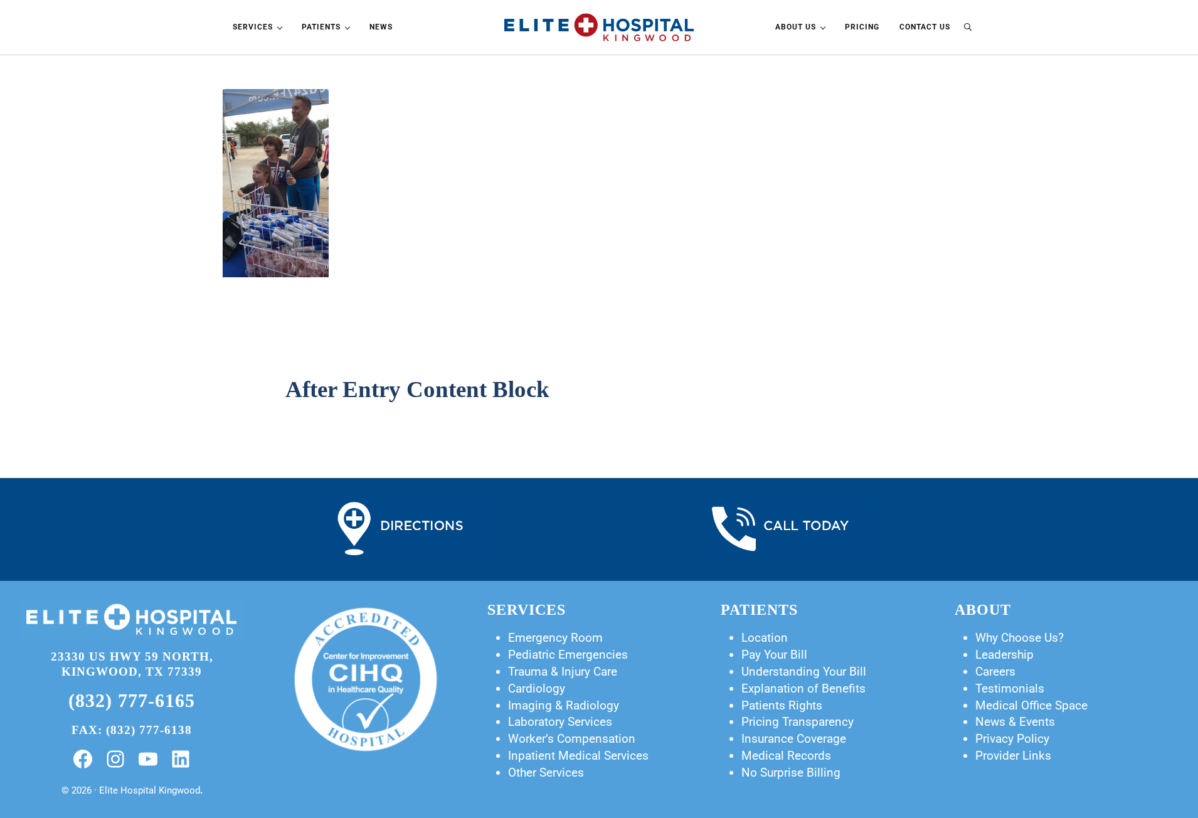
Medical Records (786, 755)
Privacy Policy (1012, 738)
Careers (995, 671)
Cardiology (536, 688)
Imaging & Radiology (563, 705)
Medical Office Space (1031, 705)
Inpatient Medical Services (578, 755)
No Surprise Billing (790, 772)
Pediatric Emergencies (568, 654)
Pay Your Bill (774, 654)
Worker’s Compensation (571, 738)
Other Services (546, 772)
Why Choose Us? (1019, 637)
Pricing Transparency (797, 721)
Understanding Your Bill (803, 671)
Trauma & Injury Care (562, 671)
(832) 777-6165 (131, 701)
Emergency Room (555, 637)
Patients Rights (781, 705)
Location (764, 637)
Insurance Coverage (793, 738)
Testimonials (1009, 688)
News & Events (1015, 721)
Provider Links (1013, 755)
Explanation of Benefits (803, 688)
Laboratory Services (560, 721)
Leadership (1004, 654)
